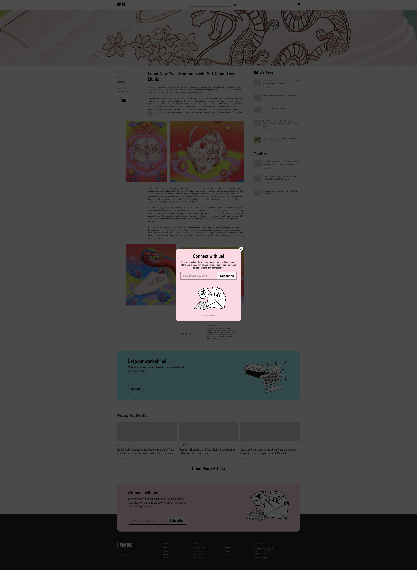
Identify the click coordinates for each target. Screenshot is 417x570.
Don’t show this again (208, 316)
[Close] (241, 249)
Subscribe (227, 276)
